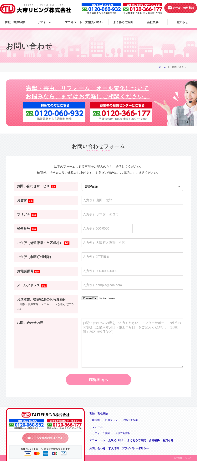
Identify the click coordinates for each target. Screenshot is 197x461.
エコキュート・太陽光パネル (84, 22)
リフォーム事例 (101, 433)
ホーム (162, 67)
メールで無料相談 (180, 8)
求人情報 (113, 448)
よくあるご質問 (123, 22)
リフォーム (44, 22)
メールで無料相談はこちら (45, 438)
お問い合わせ (97, 448)
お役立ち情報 (130, 419)
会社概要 (153, 22)
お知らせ (182, 22)
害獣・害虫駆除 (15, 22)
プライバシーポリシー (135, 448)
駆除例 (96, 419)
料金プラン (111, 419)
